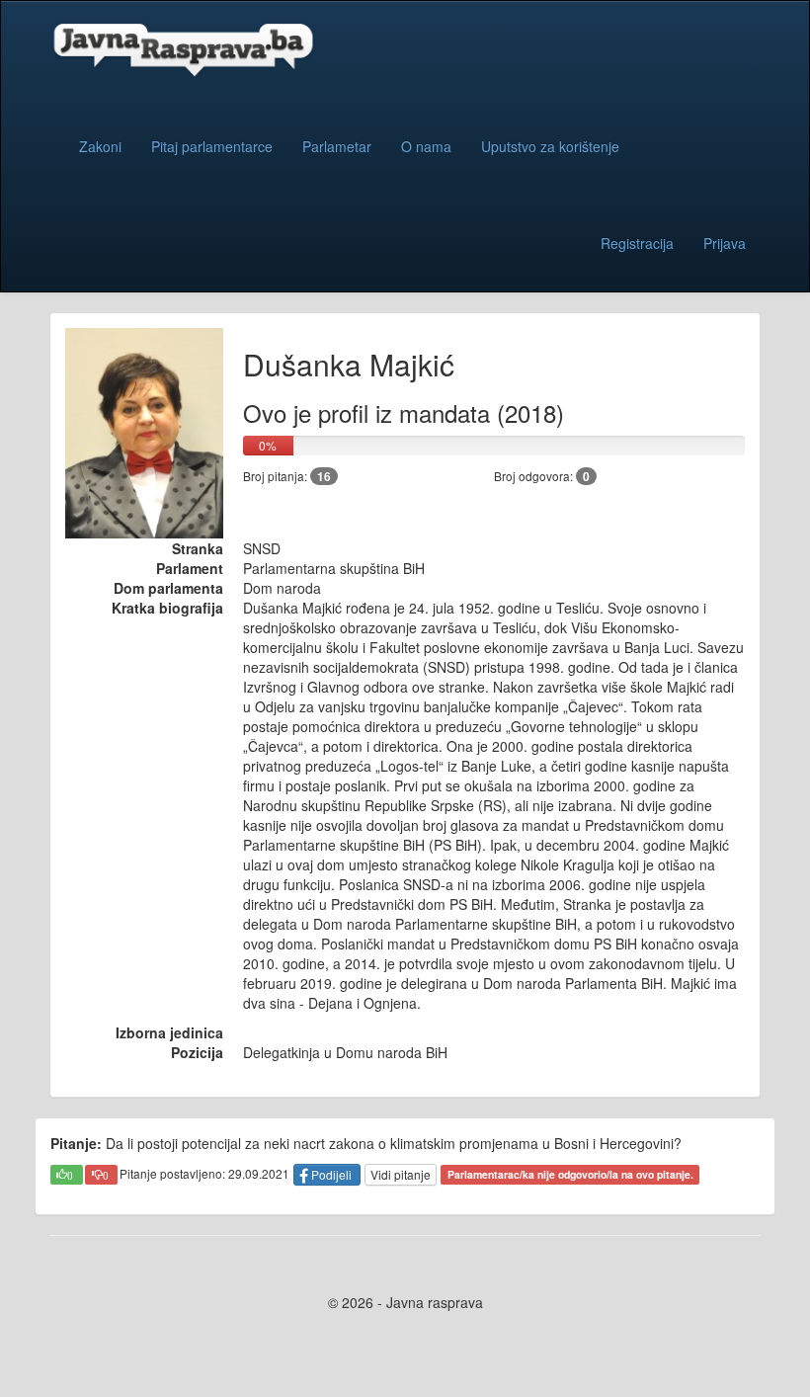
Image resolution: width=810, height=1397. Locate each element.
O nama (426, 146)
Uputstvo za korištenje (550, 146)
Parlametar (336, 146)
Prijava (724, 243)
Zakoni (100, 146)
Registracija (637, 243)
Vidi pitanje (400, 1174)
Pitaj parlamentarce (212, 146)
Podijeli (331, 1174)
